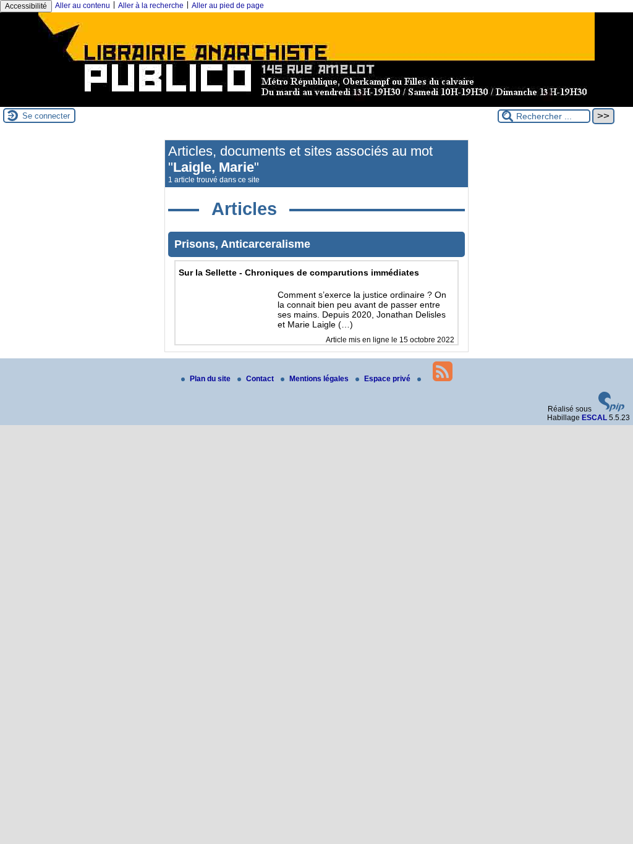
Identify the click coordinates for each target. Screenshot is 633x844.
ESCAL (594, 417)
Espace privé (388, 378)
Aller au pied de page (228, 5)
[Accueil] (316, 102)
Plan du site (211, 378)
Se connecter (46, 115)
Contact (261, 378)
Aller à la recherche (151, 5)
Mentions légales (319, 378)
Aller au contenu (82, 5)
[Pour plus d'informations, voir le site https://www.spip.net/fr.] (611, 409)
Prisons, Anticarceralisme (242, 244)
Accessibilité (26, 6)
